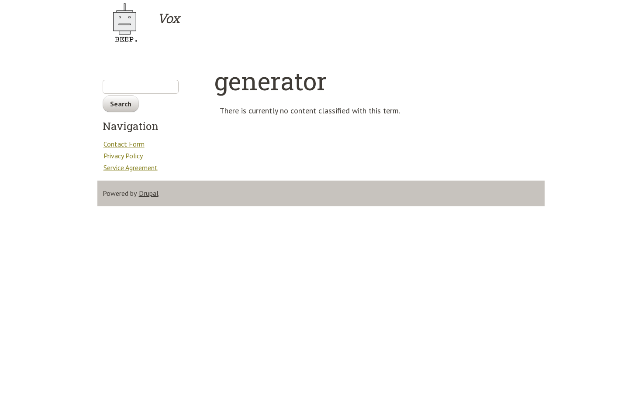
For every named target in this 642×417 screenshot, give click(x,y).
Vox (168, 18)
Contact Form (124, 144)
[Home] (129, 22)
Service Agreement (131, 167)
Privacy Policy (123, 155)
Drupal (149, 193)
